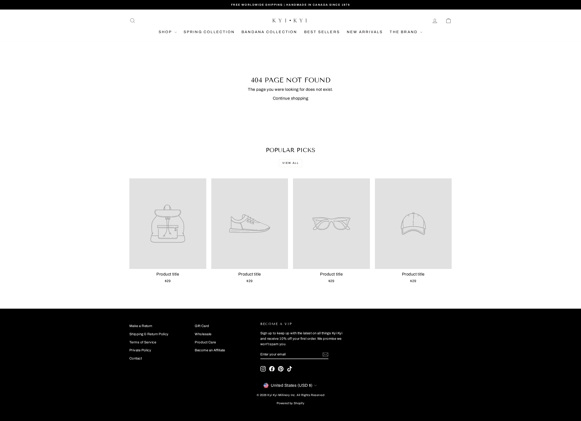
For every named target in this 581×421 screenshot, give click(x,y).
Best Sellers (322, 32)
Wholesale (203, 334)
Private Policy (140, 350)
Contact (135, 358)
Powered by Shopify (290, 403)
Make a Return (140, 326)
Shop (166, 32)
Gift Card (202, 326)
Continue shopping (290, 98)
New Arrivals (365, 32)
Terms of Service (142, 342)
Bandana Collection (269, 32)
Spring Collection (209, 32)
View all (290, 163)
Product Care (205, 342)
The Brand (404, 32)
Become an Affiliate (210, 350)
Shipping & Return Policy (149, 334)
